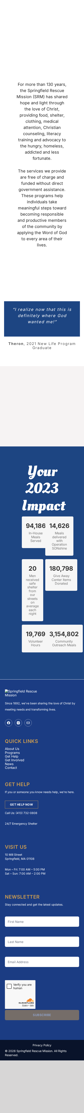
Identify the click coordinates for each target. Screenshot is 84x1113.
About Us (12, 749)
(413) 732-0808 (26, 813)
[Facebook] (8, 723)
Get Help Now (21, 804)
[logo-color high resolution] (23, 10)
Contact (11, 768)
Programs (12, 753)
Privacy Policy (42, 1045)
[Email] (28, 723)
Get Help (11, 756)
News (9, 764)
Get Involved (14, 760)
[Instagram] (18, 723)
